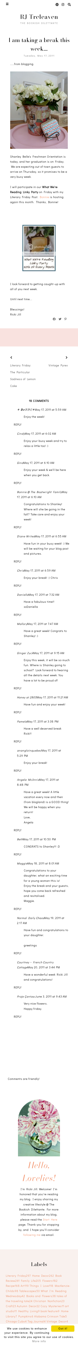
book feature (50, 1311)
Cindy (21, 433)
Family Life (31, 1281)
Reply (18, 424)
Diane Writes (26, 536)
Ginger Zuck (25, 653)
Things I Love (41, 1286)
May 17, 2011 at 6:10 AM (38, 463)
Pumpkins (25, 1316)
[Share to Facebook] (54, 319)
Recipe (13, 1286)
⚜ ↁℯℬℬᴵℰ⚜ (26, 409)
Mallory (22, 624)
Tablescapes (29, 1291)
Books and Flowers (41, 1296)
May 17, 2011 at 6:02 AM (40, 433)
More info (39, 1341)
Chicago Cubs (16, 1321)
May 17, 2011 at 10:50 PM (39, 839)
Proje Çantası (26, 996)
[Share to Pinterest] (66, 319)
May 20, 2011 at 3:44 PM (44, 967)
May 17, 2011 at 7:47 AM (42, 624)
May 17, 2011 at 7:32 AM (44, 594)
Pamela (22, 721)
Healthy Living (29, 1311)
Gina (20, 463)
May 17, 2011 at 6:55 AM (50, 536)
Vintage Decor (57, 1321)
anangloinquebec (29, 750)
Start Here (50, 1219)
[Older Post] (62, 358)
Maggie (22, 863)
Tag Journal (37, 1321)
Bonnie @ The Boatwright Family (39, 492)
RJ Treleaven (39, 16)
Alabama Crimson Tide (50, 1316)
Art (25, 1286)
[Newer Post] (16, 358)
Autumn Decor (28, 1306)
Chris (20, 570)
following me (32, 1235)
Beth (20, 839)
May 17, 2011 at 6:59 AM (40, 570)
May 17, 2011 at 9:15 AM (48, 653)
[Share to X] (60, 319)
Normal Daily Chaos (30, 918)
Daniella (23, 594)
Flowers (50, 1281)
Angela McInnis (28, 780)
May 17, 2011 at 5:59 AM (50, 409)
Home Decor (43, 1276)
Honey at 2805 (27, 697)
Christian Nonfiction (49, 1301)
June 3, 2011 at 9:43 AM (51, 996)
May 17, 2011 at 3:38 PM (43, 721)
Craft (11, 1306)
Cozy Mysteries (52, 1306)
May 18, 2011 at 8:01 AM (43, 863)
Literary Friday (18, 1276)
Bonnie (44, 197)
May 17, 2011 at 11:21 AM (52, 697)
